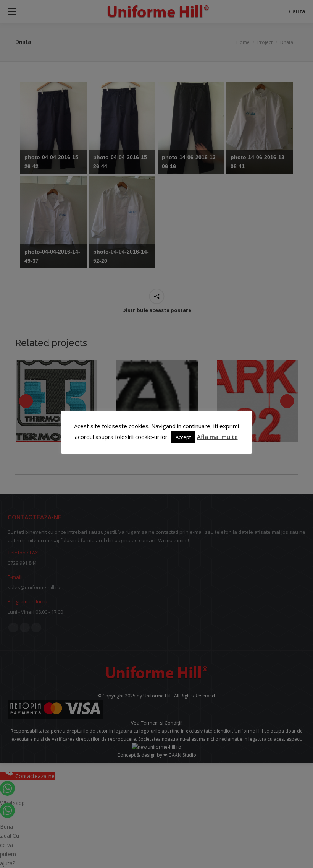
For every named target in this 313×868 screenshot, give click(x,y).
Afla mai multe (217, 437)
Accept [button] (183, 437)
